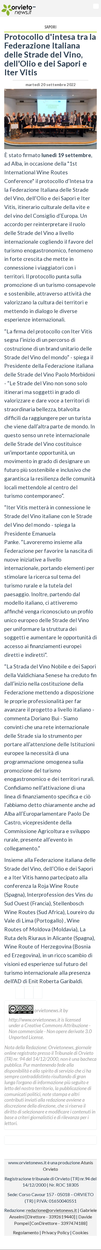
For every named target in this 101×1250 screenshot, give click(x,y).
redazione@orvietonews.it (51, 1210)
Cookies (80, 1232)
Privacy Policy (55, 1232)
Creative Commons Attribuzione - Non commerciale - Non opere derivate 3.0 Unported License (50, 1031)
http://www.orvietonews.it (34, 1020)
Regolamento (26, 1232)
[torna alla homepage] (16, 8)
